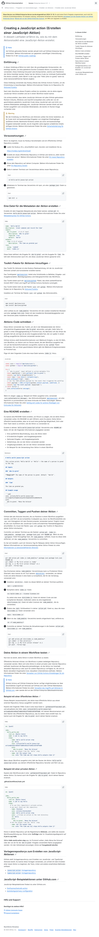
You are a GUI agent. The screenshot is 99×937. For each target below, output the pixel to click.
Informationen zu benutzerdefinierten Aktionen (21, 548)
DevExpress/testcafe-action (17, 888)
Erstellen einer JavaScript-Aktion (65, 8)
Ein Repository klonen (19, 166)
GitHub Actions (9, 8)
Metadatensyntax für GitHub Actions (17, 216)
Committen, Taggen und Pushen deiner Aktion (30, 511)
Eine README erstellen (16, 411)
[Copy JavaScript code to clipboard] (63, 359)
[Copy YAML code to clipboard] (63, 221)
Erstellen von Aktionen (46, 8)
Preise (51, 930)
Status (46, 930)
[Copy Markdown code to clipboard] (63, 453)
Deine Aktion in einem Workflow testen (25, 652)
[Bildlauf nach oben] (95, 933)
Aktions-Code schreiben (17, 321)
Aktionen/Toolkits (10, 87)
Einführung (10, 62)
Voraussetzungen (14, 135)
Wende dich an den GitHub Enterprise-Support (29, 18)
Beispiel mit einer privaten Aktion (19, 769)
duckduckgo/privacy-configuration (19, 891)
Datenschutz (38, 930)
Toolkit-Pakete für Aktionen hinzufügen (26, 263)
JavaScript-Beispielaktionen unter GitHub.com (30, 879)
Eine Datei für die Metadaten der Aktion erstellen (31, 206)
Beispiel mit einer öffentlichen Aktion (21, 696)
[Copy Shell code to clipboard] (63, 175)
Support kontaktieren (12, 913)
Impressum (21, 930)
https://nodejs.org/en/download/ (19, 151)
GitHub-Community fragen (14, 910)
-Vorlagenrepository (21, 870)
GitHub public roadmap (27, 56)
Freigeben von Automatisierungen (26, 8)
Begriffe (30, 930)
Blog (74, 930)
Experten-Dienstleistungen (63, 930)
